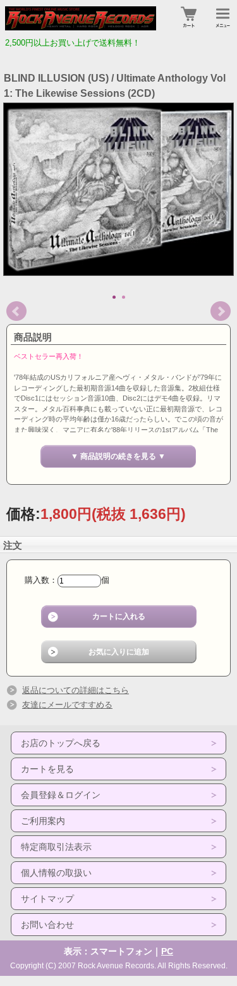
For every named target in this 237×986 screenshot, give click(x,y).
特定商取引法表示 (56, 847)
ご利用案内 (43, 821)
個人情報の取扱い (56, 873)
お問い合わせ (47, 925)
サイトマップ (47, 899)
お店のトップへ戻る (60, 743)
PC (167, 951)
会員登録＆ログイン (60, 795)
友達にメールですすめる (67, 704)
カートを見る (47, 769)
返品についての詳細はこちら (75, 690)
